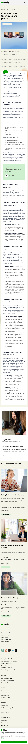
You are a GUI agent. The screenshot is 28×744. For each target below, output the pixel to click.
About (2, 691)
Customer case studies (7, 680)
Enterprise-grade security (8, 670)
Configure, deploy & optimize (9, 661)
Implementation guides (7, 708)
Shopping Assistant (6, 663)
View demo (4, 720)
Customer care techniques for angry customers (13, 59)
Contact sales (5, 723)
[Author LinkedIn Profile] (3, 455)
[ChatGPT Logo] (2, 650)
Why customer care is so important (10, 51)
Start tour (11, 176)
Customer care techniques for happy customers (13, 56)
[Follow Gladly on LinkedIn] (2, 725)
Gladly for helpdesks (7, 659)
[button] (5, 71)
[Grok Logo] (16, 650)
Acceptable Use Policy (14, 735)
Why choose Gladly (6, 678)
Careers (3, 693)
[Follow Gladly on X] (7, 725)
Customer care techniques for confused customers (11, 63)
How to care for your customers (9, 54)
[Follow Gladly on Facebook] (5, 725)
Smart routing (5, 641)
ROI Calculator (5, 682)
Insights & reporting (6, 639)
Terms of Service (14, 731)
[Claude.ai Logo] (6, 650)
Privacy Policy (14, 733)
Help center (4, 706)
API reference (5, 710)
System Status (5, 712)
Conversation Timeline (7, 633)
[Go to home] (5, 2)
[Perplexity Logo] (9, 650)
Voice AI (3, 665)
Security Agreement (14, 737)
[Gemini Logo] (13, 650)
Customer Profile (5, 635)
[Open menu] (24, 2)
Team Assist (4, 637)
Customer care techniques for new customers (13, 66)
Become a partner (6, 697)
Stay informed (5, 695)
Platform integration (6, 667)
